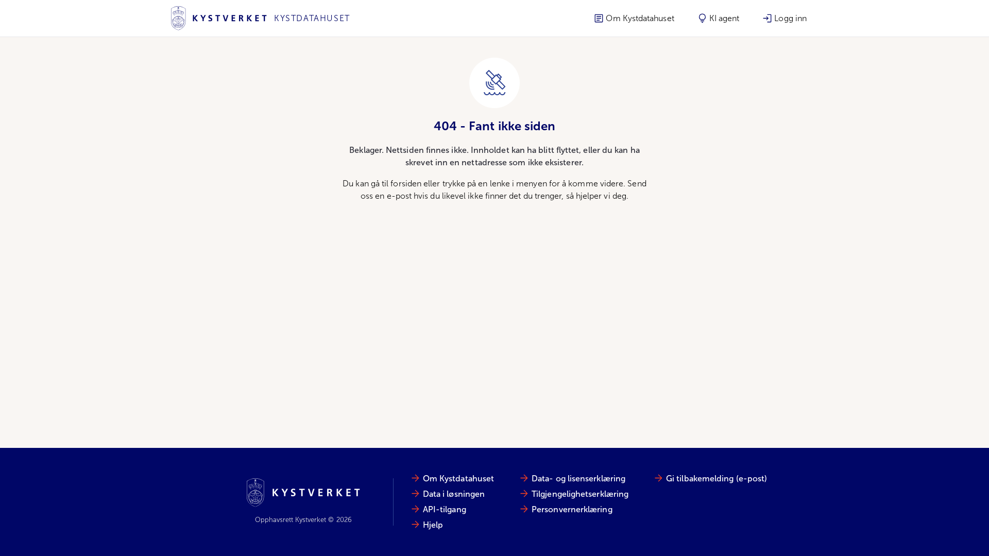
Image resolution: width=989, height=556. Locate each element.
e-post (399, 196)
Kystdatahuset (312, 18)
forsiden (405, 183)
